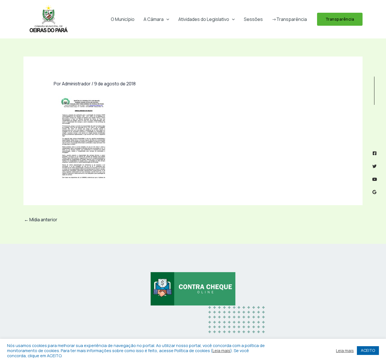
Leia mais (221, 350)
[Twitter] (374, 166)
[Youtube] (374, 179)
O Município (123, 19)
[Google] (374, 192)
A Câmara (154, 19)
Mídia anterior (40, 219)
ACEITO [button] (368, 350)
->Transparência (289, 19)
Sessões (253, 19)
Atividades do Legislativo (203, 19)
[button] (166, 19)
